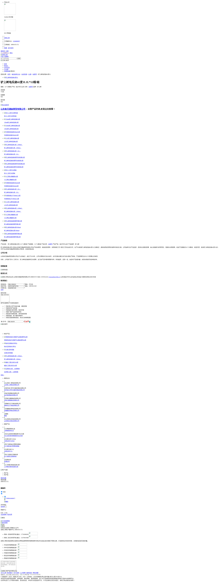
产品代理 (9, 514)
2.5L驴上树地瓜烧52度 (11, 205)
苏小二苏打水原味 (9, 173)
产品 (2, 56)
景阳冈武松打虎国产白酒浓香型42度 (15, 340)
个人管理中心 (5, 53)
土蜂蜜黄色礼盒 (9, 430)
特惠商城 (7, 71)
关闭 (2, 289)
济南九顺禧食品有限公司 (11, 400)
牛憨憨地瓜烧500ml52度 (11, 135)
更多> (2, 375)
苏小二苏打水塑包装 (10, 116)
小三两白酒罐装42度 (10, 179)
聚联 (5, 415)
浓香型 (35, 74)
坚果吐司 (7, 461)
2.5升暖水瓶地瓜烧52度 (11, 466)
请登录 (3, 51)
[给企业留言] (5, 105)
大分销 (6, 69)
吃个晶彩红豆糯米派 (10, 456)
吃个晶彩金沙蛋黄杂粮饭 (11, 446)
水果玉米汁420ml (9, 441)
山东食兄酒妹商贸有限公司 (13, 109)
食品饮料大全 (16, 74)
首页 (5, 64)
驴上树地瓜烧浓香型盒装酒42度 (13, 167)
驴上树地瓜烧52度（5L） (11, 192)
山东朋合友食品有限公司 (11, 421)
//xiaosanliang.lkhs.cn (54, 277)
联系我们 (10, 572)
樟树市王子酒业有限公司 (11, 405)
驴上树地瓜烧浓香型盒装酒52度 (13, 160)
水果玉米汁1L (8, 451)
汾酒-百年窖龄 (8, 353)
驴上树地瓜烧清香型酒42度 (12, 237)
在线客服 (7, 521)
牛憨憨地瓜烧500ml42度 (11, 186)
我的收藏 (3, 478)
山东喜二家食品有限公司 (11, 384)
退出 (11, 53)
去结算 (3, 506)
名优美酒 (24, 74)
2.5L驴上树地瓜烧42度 (11, 141)
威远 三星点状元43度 (10, 365)
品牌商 (6, 56)
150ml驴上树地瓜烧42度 (11, 128)
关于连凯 (16, 572)
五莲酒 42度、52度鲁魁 (11, 372)
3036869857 (16, 41)
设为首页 (10, 48)
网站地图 (35, 572)
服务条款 (29, 572)
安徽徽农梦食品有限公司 (11, 410)
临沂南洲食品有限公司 (11, 395)
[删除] (6, 501)
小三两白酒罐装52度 (10, 218)
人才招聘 (23, 572)
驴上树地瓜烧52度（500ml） (12, 148)
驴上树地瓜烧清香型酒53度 (12, 224)
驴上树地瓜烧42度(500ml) (11, 230)
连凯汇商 (7, 38)
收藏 (5, 48)
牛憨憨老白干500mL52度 (11, 198)
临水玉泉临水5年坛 (10, 346)
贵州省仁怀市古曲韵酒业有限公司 (14, 390)
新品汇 (6, 65)
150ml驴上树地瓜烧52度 (11, 122)
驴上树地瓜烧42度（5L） (11, 154)
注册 (7, 51)
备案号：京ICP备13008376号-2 (10, 574)
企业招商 (3, 514)
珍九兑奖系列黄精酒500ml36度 (13, 435)
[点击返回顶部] (4, 522)
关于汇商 (3, 572)
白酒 (29, 74)
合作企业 (7, 67)
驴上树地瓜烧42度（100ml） (12, 211)
